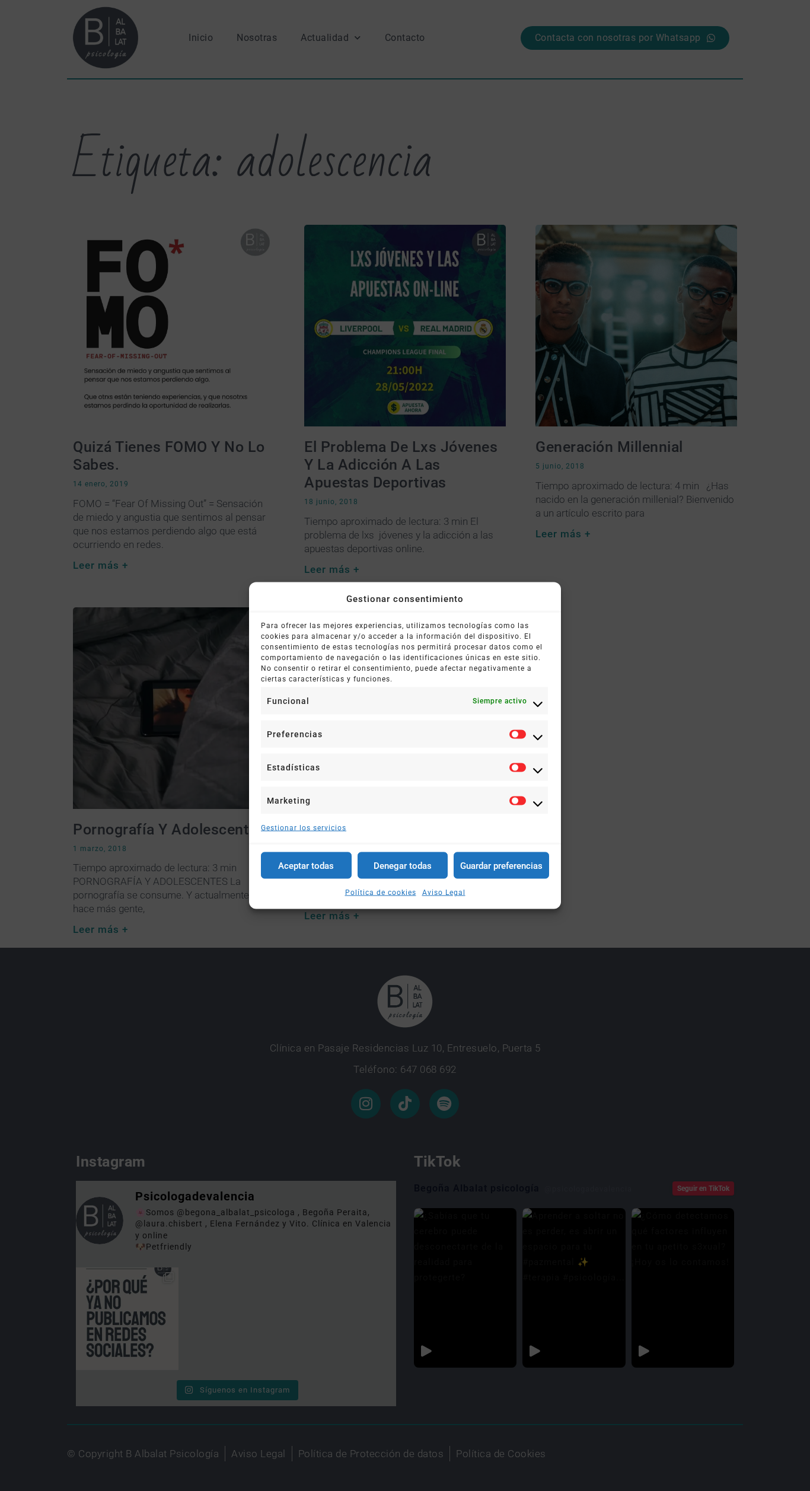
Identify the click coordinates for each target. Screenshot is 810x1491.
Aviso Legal (443, 892)
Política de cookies (380, 892)
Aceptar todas (306, 865)
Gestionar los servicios (303, 828)
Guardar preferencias (501, 865)
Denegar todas (403, 865)
